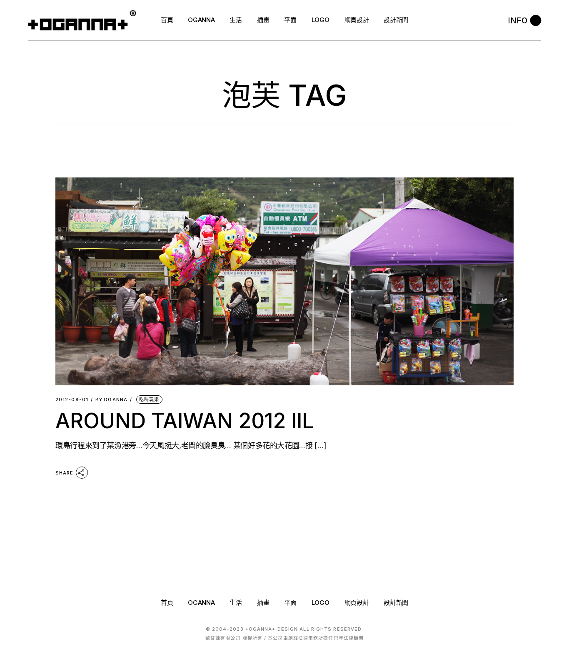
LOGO (320, 603)
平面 (290, 603)
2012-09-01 (71, 399)
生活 (236, 603)
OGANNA (111, 399)
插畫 (263, 603)
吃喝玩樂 (149, 399)
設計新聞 (396, 603)
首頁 (167, 603)
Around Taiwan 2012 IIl (184, 420)
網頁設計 (356, 603)
